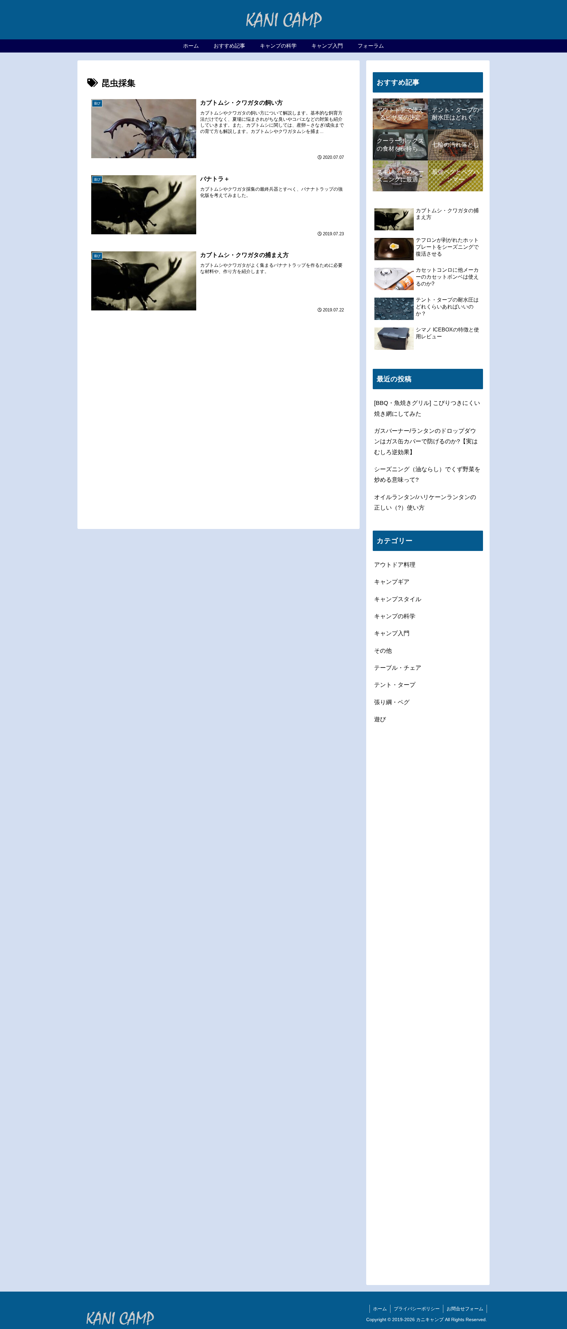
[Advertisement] (218, 356)
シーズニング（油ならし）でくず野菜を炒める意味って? (427, 474)
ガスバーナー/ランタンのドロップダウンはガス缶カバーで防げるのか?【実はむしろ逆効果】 (426, 441)
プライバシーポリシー (417, 1308)
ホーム (380, 1308)
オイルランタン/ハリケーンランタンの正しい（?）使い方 (425, 502)
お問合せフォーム (465, 1308)
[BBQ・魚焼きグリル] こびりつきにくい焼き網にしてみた (427, 408)
